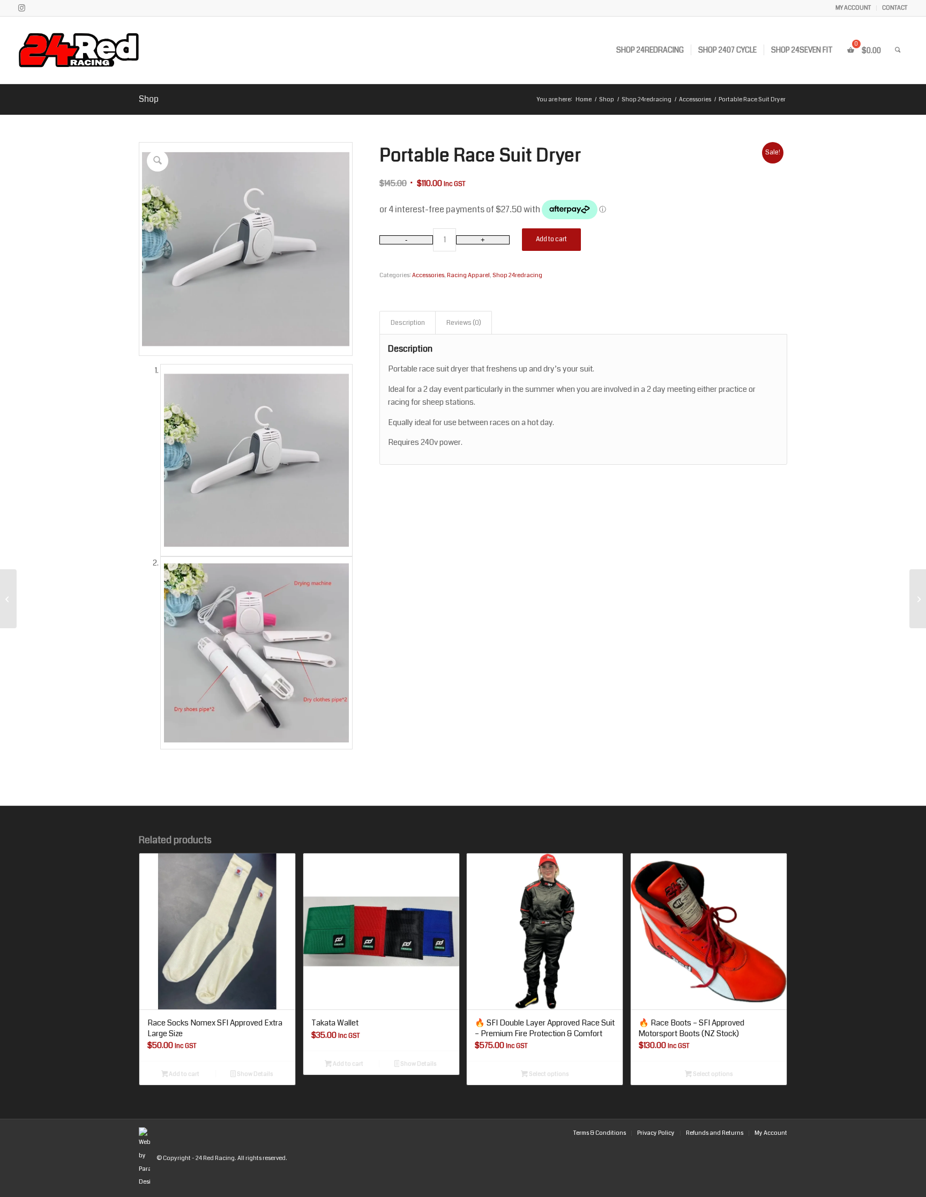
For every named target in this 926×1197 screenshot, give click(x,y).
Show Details (254, 1074)
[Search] (898, 50)
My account (853, 8)
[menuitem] (853, 8)
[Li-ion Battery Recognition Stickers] (8, 598)
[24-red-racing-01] (109, 50)
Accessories (428, 275)
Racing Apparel (468, 275)
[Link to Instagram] (22, 8)
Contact (894, 8)
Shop (149, 99)
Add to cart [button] (183, 1074)
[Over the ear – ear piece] (917, 598)
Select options (548, 1074)
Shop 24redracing (517, 275)
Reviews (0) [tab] (463, 323)
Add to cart (551, 239)
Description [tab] (408, 323)
